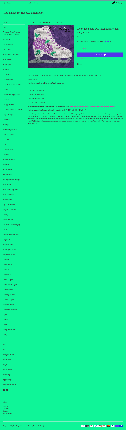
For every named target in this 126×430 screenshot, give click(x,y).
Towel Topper (7, 370)
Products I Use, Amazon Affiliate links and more (11, 33)
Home (5, 22)
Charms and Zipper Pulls (11, 95)
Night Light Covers (9, 250)
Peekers (6, 270)
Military (5, 215)
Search (5, 406)
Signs (5, 315)
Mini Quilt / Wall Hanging (11, 225)
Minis (5, 230)
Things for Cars (8, 355)
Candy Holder (8, 79)
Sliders (5, 320)
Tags (4, 350)
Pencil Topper (8, 280)
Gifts (4, 144)
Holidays (14, 165)
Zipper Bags (7, 380)
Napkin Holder (8, 245)
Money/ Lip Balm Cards (11, 235)
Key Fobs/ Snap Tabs (14, 190)
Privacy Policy (7, 413)
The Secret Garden (9, 385)
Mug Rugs (6, 240)
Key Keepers (7, 200)
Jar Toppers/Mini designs (11, 180)
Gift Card (6, 139)
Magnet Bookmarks (9, 210)
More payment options (88, 59)
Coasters (14, 99)
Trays (5, 365)
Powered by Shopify (38, 426)
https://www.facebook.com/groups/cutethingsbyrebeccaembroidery (93, 106)
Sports (5, 325)
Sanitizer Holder (8, 305)
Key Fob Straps (8, 194)
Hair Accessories (9, 159)
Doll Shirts (6, 120)
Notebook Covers (9, 255)
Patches (6, 260)
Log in (29, 3)
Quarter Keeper (8, 300)
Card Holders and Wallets (12, 84)
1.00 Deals (7, 39)
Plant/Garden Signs (10, 285)
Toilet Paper (7, 360)
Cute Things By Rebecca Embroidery (23, 12)
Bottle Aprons (7, 59)
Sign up (36, 3)
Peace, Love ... (8, 265)
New (4, 27)
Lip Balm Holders (9, 205)
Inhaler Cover (7, 175)
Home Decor (7, 169)
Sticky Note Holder (9, 330)
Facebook (6, 409)
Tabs (14, 345)
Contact (5, 411)
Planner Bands (8, 290)
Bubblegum (7, 64)
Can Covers (7, 74)
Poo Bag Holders (9, 295)
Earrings (6, 124)
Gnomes (6, 155)
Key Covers (7, 184)
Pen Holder (7, 275)
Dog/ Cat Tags (8, 114)
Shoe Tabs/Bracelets (10, 310)
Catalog (5, 89)
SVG (4, 340)
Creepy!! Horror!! (8, 104)
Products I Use (8, 416)
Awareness (7, 49)
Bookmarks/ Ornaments (14, 54)
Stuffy (5, 335)
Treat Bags (7, 375)
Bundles (6, 69)
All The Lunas (8, 44)
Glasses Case (8, 149)
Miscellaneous (8, 219)
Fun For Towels (8, 134)
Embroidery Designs (10, 130)
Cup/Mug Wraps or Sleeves (12, 109)
